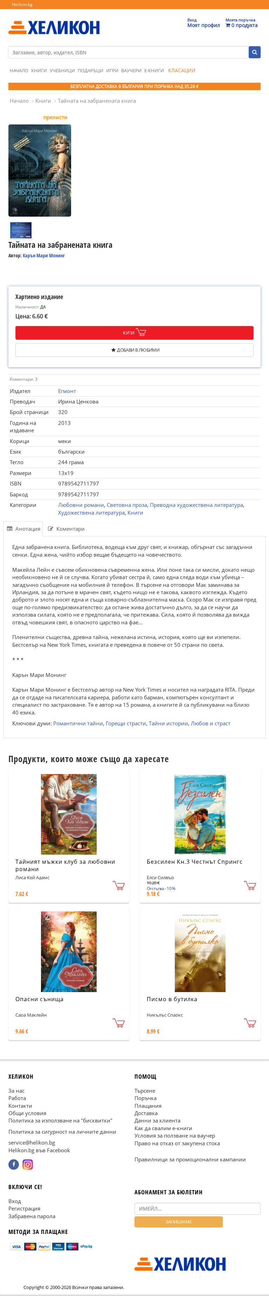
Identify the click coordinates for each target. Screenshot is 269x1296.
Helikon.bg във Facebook (39, 1150)
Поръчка (145, 1097)
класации (181, 70)
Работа (17, 1097)
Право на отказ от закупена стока (177, 1143)
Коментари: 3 (23, 379)
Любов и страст (210, 723)
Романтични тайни (78, 723)
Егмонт (67, 390)
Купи (128, 333)
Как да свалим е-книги (163, 1128)
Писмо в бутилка (172, 999)
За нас (16, 1090)
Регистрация (24, 1208)
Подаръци (90, 70)
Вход (14, 1201)
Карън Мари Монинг (44, 255)
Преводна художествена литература (196, 504)
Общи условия (27, 1113)
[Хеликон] (54, 21)
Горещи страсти (126, 723)
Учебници (62, 70)
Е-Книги (154, 70)
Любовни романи (81, 504)
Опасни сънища (39, 999)
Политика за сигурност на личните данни (62, 1131)
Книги (39, 70)
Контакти (20, 1105)
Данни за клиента (157, 1120)
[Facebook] (13, 1164)
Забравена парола (31, 1216)
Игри (112, 70)
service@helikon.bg (31, 1142)
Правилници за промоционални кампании (190, 1159)
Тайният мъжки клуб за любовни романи (65, 865)
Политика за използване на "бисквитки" (60, 1120)
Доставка (146, 1113)
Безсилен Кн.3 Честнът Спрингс (195, 862)
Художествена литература (91, 512)
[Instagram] (27, 1164)
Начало (19, 70)
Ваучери (131, 70)
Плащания (147, 1105)
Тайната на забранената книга (97, 100)
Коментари (70, 528)
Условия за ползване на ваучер (174, 1135)
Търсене (144, 1090)
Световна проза (127, 504)
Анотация (27, 528)
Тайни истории (168, 723)
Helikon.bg (22, 4)
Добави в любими (138, 350)
